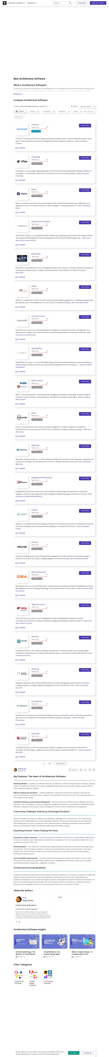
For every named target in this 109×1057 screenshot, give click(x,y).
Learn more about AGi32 (79, 303)
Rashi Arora (22, 769)
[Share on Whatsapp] (93, 769)
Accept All (73, 1053)
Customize (87, 1053)
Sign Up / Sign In (98, 3)
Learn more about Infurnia (79, 559)
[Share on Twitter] (89, 769)
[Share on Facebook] (85, 769)
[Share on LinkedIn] (81, 769)
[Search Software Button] (70, 3)
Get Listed (82, 3)
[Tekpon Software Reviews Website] (5, 3)
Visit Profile (85, 125)
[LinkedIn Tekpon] (19, 922)
